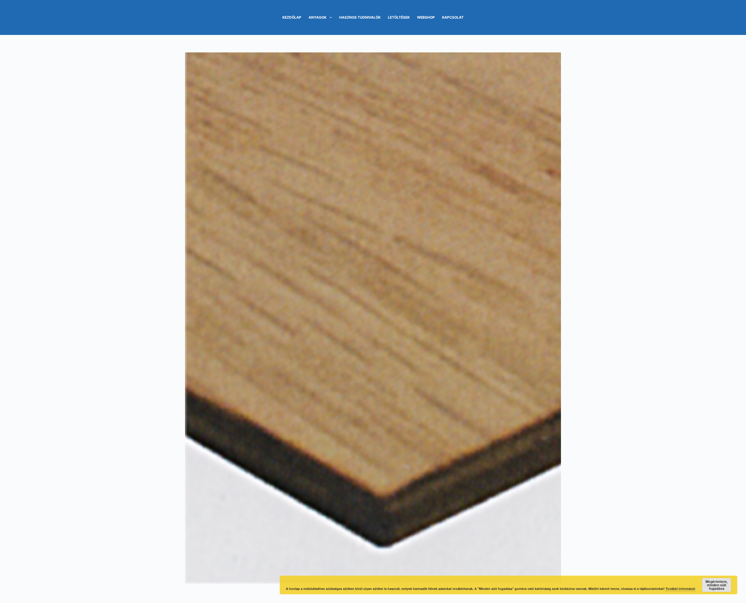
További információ (680, 588)
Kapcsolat (453, 17)
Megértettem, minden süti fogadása (716, 585)
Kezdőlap (291, 17)
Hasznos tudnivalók (360, 17)
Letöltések (399, 17)
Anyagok (317, 17)
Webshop (426, 17)
